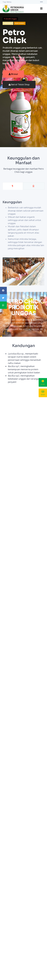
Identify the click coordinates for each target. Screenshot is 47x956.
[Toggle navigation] (41, 2)
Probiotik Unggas (10, 19)
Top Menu (7, 2)
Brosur (14, 74)
